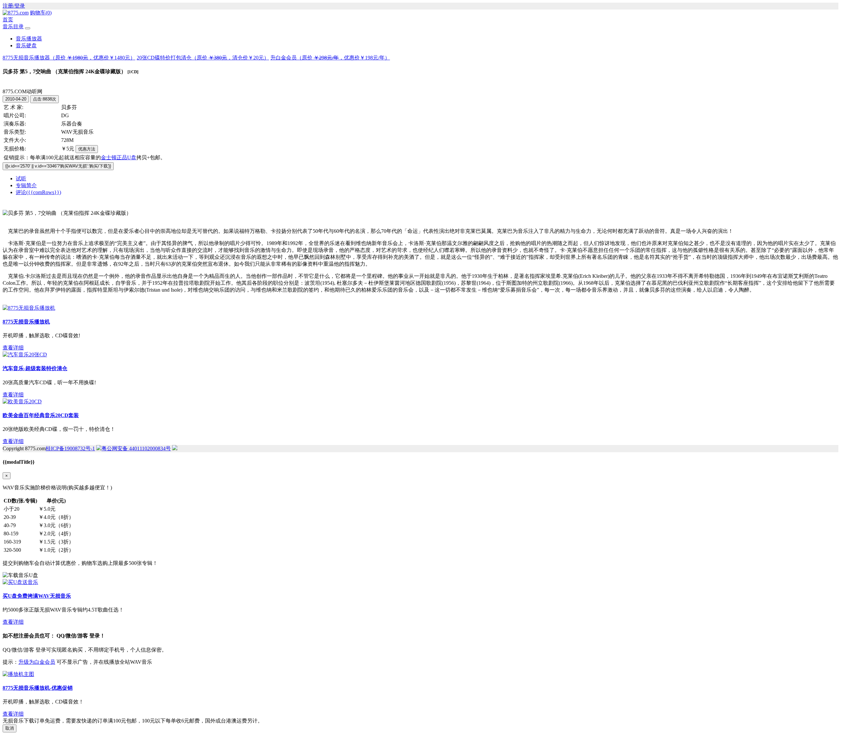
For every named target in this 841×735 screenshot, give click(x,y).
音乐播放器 (29, 38)
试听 (21, 178)
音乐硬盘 (26, 45)
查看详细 (13, 347)
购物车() (41, 12)
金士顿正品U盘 (118, 157)
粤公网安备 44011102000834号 (136, 448)
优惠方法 (86, 148)
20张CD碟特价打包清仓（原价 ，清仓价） (203, 57)
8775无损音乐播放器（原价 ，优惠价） (69, 57)
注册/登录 (14, 6)
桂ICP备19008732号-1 (70, 448)
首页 (8, 19)
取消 (9, 728)
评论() (38, 192)
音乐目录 (13, 26)
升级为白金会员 (36, 662)
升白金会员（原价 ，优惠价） (330, 57)
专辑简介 (26, 185)
